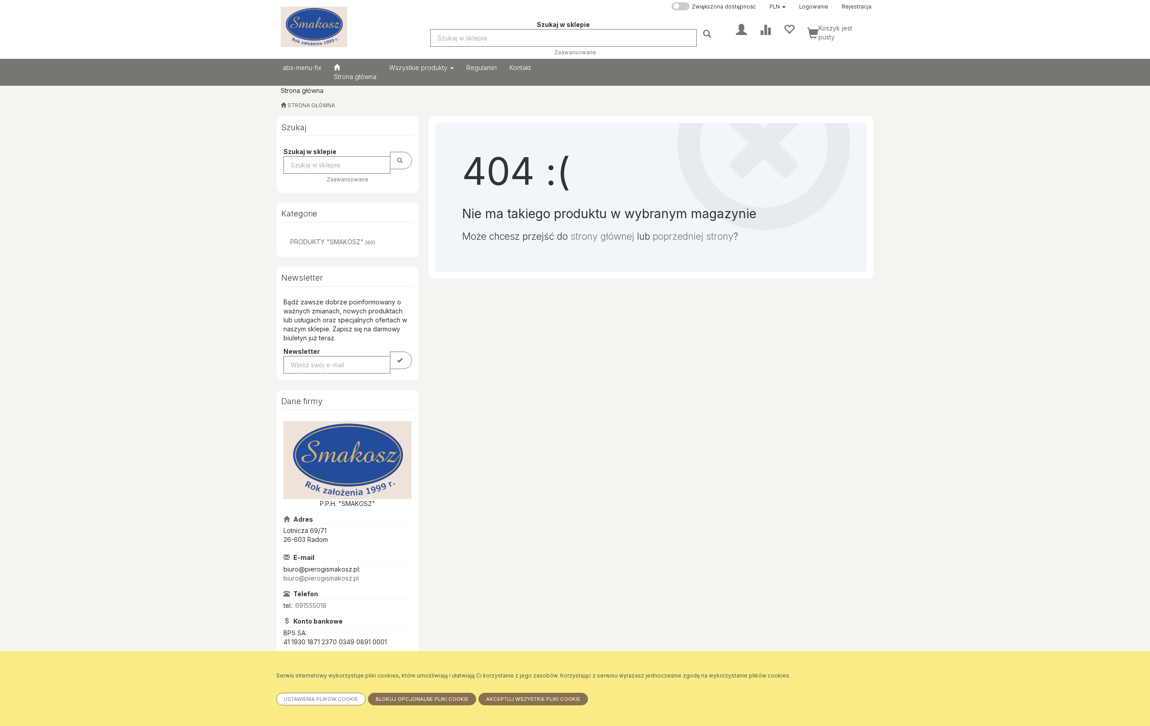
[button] (777, 6)
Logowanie (813, 7)
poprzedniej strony (693, 236)
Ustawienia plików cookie (321, 699)
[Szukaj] (708, 33)
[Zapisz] (401, 360)
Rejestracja (856, 7)
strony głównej (602, 236)
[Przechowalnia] (789, 28)
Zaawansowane (575, 52)
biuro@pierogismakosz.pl (321, 578)
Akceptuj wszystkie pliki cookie (533, 699)
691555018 (311, 605)
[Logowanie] (741, 28)
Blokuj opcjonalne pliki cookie (422, 699)
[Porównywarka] (765, 28)
